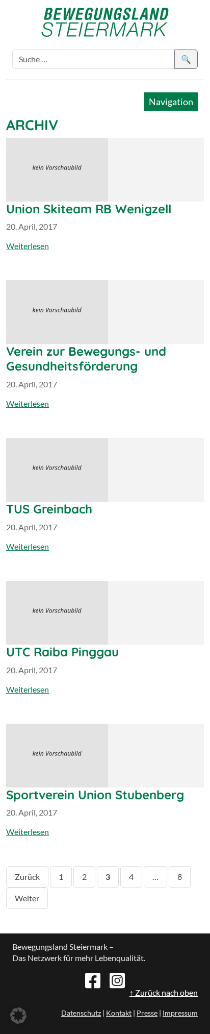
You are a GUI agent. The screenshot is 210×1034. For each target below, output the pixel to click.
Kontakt (119, 1012)
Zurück (27, 876)
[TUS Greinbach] (105, 470)
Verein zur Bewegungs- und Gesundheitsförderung (86, 358)
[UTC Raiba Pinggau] (105, 613)
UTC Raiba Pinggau (62, 651)
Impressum (180, 1012)
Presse (147, 1012)
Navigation (171, 101)
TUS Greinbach (49, 508)
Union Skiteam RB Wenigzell (88, 208)
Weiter (27, 898)
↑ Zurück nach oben (163, 992)
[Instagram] (117, 979)
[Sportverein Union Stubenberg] (105, 755)
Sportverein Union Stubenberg (95, 794)
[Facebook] (92, 979)
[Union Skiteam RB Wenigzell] (105, 170)
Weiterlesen (27, 246)
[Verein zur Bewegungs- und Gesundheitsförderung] (105, 312)
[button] (18, 1015)
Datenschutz (81, 1012)
